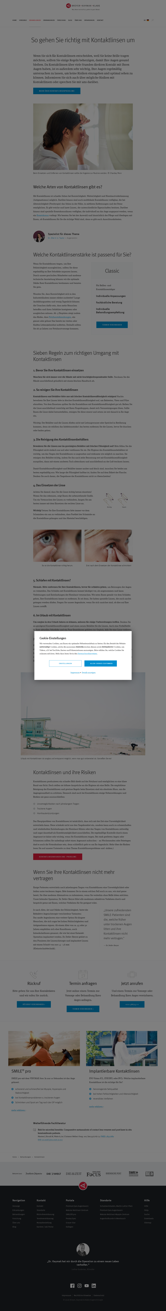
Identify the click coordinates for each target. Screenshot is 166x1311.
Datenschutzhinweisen (87, 654)
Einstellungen (65, 663)
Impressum (75, 673)
